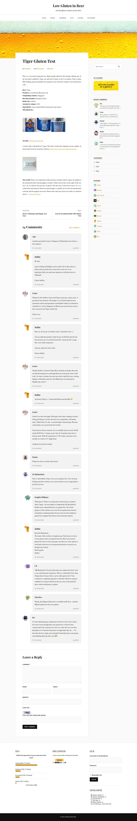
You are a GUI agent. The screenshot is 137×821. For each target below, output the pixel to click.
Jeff (98, 200)
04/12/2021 (40, 520)
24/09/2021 (37, 465)
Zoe (98, 236)
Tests (51, 68)
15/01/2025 (37, 640)
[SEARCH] (119, 66)
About (44, 18)
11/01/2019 (37, 248)
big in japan (100, 195)
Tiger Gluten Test (39, 61)
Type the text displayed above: (34, 715)
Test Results (91, 18)
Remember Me (97, 775)
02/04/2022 (40, 588)
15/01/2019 (40, 403)
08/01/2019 (40, 68)
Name (25, 687)
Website (25, 697)
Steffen (27, 68)
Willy (98, 231)
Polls (97, 166)
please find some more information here (63, 149)
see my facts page (34, 194)
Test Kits (80, 18)
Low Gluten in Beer (68, 5)
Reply (77, 248)
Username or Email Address (99, 756)
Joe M (99, 205)
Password (93, 765)
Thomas (99, 226)
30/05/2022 (40, 608)
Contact (52, 18)
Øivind (99, 216)
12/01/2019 (40, 284)
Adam (99, 185)
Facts (72, 18)
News (98, 162)
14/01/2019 (37, 318)
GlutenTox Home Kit (36, 141)
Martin (99, 210)
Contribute (62, 18)
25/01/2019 (37, 448)
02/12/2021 (37, 488)
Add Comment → (75, 227)
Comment (27, 664)
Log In (94, 779)
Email (56, 687)
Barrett (99, 190)
